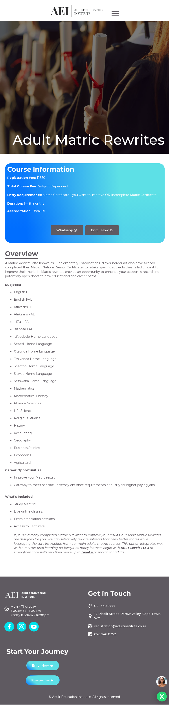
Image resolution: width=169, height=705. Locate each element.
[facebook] (9, 626)
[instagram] (21, 626)
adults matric (97, 544)
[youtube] (34, 626)
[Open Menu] (115, 13)
